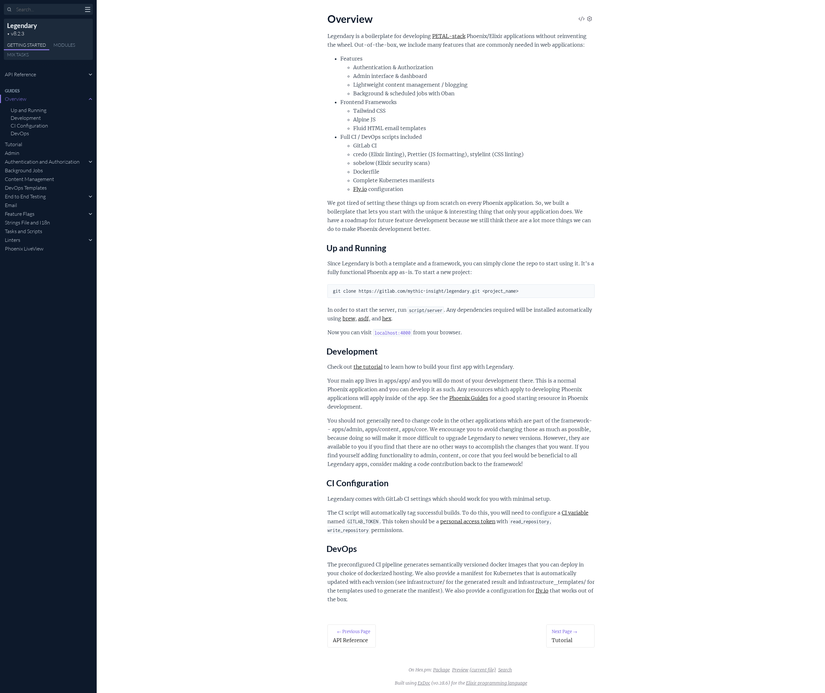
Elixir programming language (496, 683)
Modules (64, 45)
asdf (363, 318)
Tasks (18, 54)
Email (11, 205)
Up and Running (28, 110)
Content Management (29, 179)
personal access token (467, 521)
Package (441, 670)
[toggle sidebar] (87, 10)
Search (505, 669)
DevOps (20, 133)
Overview (15, 99)
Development (26, 118)
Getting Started (26, 45)
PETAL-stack (448, 36)
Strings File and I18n (27, 222)
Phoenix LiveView (24, 248)
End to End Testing (25, 196)
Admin (12, 153)
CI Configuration (29, 125)
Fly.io (360, 189)
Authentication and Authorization (42, 161)
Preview (460, 670)
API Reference (20, 74)
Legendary (22, 25)
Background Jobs (24, 170)
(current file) (483, 670)
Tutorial (13, 144)
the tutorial (368, 367)
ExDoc (424, 683)
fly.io (542, 590)
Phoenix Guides (468, 398)
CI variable (575, 512)
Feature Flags (19, 214)
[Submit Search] (9, 10)
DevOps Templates (26, 188)
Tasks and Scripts (23, 231)
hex (386, 318)
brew (349, 318)
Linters (12, 240)
